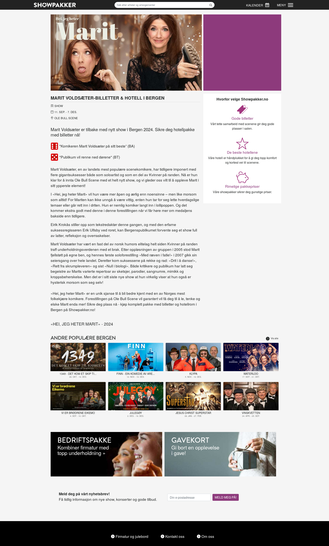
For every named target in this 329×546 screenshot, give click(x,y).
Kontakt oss (174, 536)
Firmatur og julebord (132, 536)
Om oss (207, 536)
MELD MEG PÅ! (225, 497)
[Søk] (267, 4)
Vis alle (274, 338)
